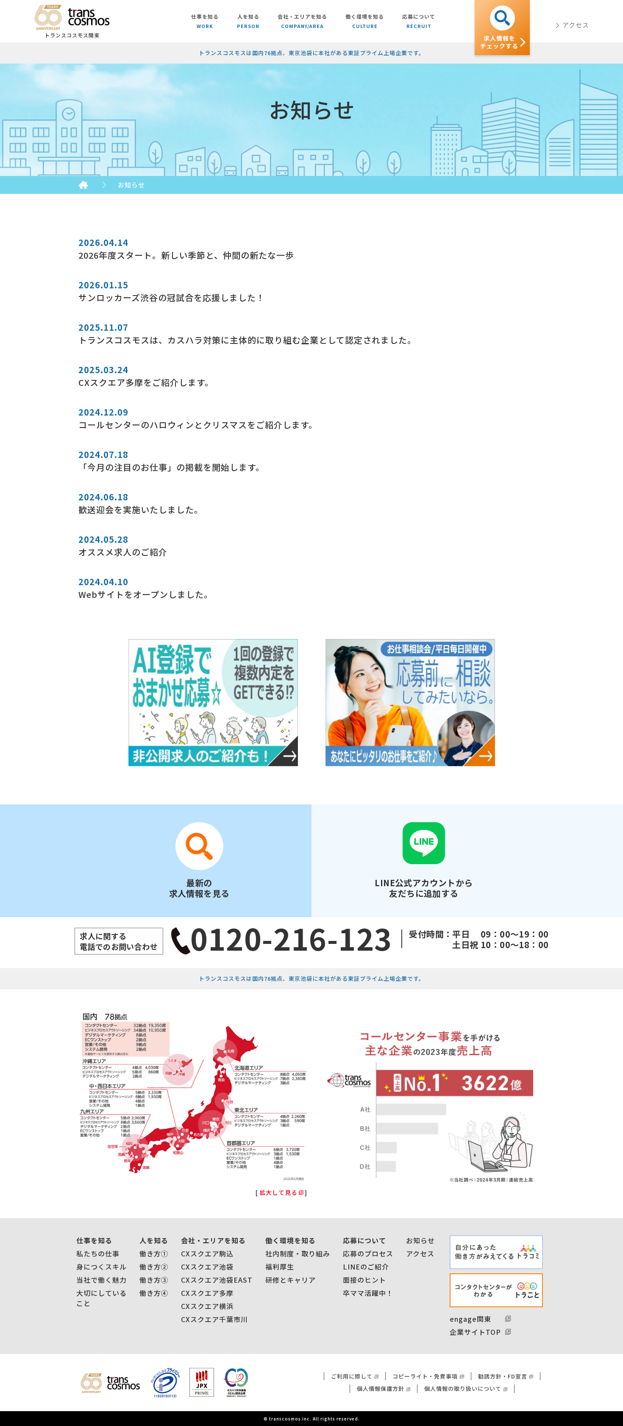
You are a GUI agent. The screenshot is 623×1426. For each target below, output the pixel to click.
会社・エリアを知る (213, 1240)
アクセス (420, 1253)
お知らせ (420, 1240)
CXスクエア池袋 (207, 1266)
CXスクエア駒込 (207, 1253)
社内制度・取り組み (297, 1253)
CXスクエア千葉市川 (214, 1319)
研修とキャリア (290, 1280)
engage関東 (470, 1319)
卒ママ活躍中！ (368, 1293)
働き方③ (153, 1280)
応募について (364, 1240)
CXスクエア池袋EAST (217, 1280)
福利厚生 (279, 1266)
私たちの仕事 (98, 1253)
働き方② (153, 1266)
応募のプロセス (368, 1253)
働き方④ (153, 1293)
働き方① (153, 1253)
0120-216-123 (291, 938)
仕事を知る (94, 1240)
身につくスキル (101, 1266)
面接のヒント (364, 1280)
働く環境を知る (290, 1240)
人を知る (153, 1240)
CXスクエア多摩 (207, 1293)
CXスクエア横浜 (207, 1306)
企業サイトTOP (475, 1332)
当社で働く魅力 (101, 1280)
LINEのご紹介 (366, 1266)
